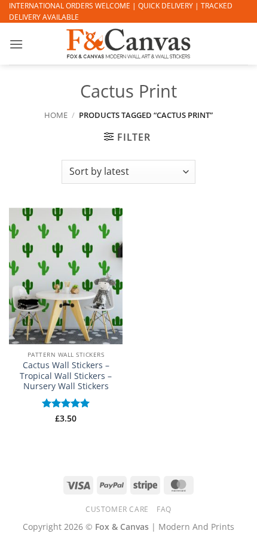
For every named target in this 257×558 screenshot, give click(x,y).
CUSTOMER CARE (117, 509)
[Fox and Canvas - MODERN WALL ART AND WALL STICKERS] (128, 43)
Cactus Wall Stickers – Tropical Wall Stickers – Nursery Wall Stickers (66, 376)
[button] (16, 44)
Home (56, 115)
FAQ (164, 509)
